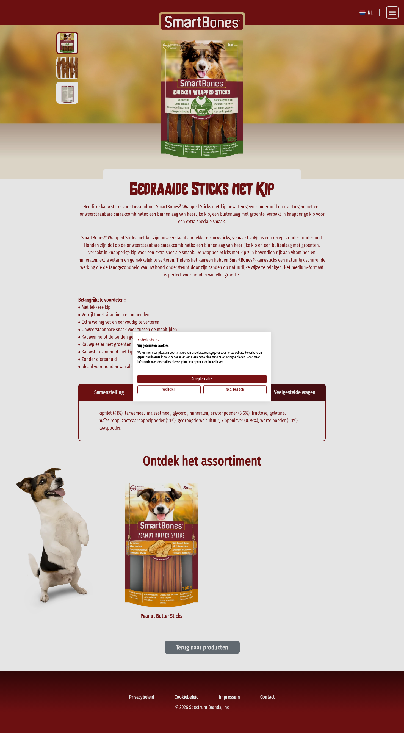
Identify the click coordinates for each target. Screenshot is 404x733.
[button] (148, 340)
